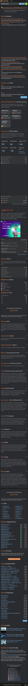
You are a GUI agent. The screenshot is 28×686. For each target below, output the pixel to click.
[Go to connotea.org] (24, 7)
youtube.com (19, 506)
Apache (4, 112)
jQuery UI (5, 126)
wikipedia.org (6, 516)
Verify (14, 416)
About (19, 684)
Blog (13, 684)
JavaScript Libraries (4, 122)
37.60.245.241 (4, 595)
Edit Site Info (24, 97)
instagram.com (19, 508)
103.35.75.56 (4, 600)
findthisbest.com (5, 529)
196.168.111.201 (4, 603)
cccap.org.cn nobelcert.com (8, 568)
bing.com (5, 513)
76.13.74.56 (3, 598)
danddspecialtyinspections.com (8, 539)
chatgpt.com (6, 514)
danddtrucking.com (5, 528)
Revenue (14, 321)
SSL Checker (14, 400)
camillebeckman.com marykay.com (9, 577)
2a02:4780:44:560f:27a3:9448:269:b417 (10, 613)
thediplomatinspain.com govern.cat (10, 579)
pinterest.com (6, 518)
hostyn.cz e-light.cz (6, 566)
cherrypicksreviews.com (6, 532)
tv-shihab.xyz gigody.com (7, 587)
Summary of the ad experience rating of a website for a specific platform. (13, 339)
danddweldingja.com (5, 534)
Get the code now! (14, 666)
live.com (18, 516)
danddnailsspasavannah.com (7, 536)
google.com (6, 506)
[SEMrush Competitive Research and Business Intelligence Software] (7, 210)
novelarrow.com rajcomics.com (9, 586)
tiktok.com (5, 511)
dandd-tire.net (4, 542)
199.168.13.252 (4, 74)
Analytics (14, 110)
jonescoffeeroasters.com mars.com (10, 569)
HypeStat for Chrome (15, 559)
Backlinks (6, 259)
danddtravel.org (5, 531)
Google (14, 388)
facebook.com (6, 508)
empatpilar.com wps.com (7, 589)
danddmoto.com (5, 537)
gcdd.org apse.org (6, 574)
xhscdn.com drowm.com (7, 584)
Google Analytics (17, 112)
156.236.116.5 (4, 610)
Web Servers (5, 110)
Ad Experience (14, 336)
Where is (14, 353)
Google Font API (6, 118)
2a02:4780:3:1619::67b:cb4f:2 (8, 602)
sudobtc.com (4, 547)
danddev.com (4, 545)
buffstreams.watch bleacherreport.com (11, 582)
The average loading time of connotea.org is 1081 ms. (13, 365)
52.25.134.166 (4, 616)
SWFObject (16, 118)
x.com (4, 509)
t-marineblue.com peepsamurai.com (10, 571)
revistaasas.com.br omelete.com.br (10, 581)
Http (14, 442)
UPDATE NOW (14, 310)
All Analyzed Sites (7, 684)
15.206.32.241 (4, 615)
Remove (5, 656)
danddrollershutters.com (7, 544)
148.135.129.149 (4, 597)
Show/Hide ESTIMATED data (10, 650)
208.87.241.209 (4, 608)
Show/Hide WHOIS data (9, 654)
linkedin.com (18, 513)
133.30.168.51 (4, 611)
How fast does (14, 363)
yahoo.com (18, 514)
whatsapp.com (19, 518)
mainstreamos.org (5, 524)
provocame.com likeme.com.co (9, 573)
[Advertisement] (14, 42)
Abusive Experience (14, 345)
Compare (22, 3)
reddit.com (18, 511)
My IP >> (25, 620)
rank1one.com (4, 526)
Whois (14, 471)
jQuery (4, 124)
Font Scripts (5, 116)
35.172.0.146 (4, 607)
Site (14, 429)
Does (14, 371)
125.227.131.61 (4, 618)
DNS (14, 457)
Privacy (16, 684)
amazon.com (19, 509)
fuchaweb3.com (5, 541)
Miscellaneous (16, 116)
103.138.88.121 (4, 605)
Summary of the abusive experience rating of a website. (13, 347)
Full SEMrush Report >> (22, 254)
